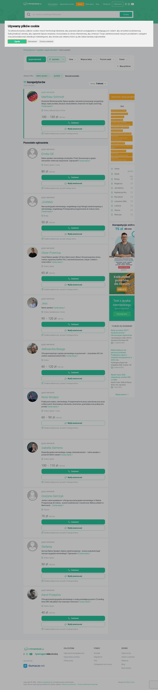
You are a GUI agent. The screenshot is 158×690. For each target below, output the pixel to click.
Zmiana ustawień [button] (46, 41)
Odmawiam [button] (32, 41)
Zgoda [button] (17, 41)
